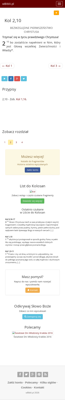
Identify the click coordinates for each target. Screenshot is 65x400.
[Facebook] (20, 374)
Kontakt (33, 290)
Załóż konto (32, 169)
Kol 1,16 (21, 99)
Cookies (26, 387)
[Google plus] (32, 374)
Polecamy (31, 382)
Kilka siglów (48, 382)
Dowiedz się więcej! (32, 200)
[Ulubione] (56, 13)
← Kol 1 (7, 66)
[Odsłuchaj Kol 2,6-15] (5, 78)
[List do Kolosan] (32, 191)
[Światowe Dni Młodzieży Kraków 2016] (32, 333)
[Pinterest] (39, 374)
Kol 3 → (55, 66)
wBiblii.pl (8, 4)
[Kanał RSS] (45, 374)
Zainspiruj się (33, 316)
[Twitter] (26, 374)
